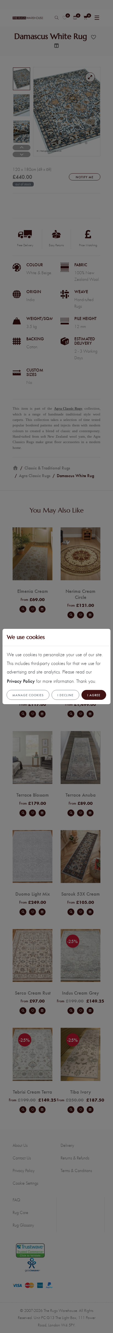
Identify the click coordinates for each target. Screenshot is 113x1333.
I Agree (93, 695)
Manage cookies (28, 695)
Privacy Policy (21, 680)
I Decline (65, 695)
